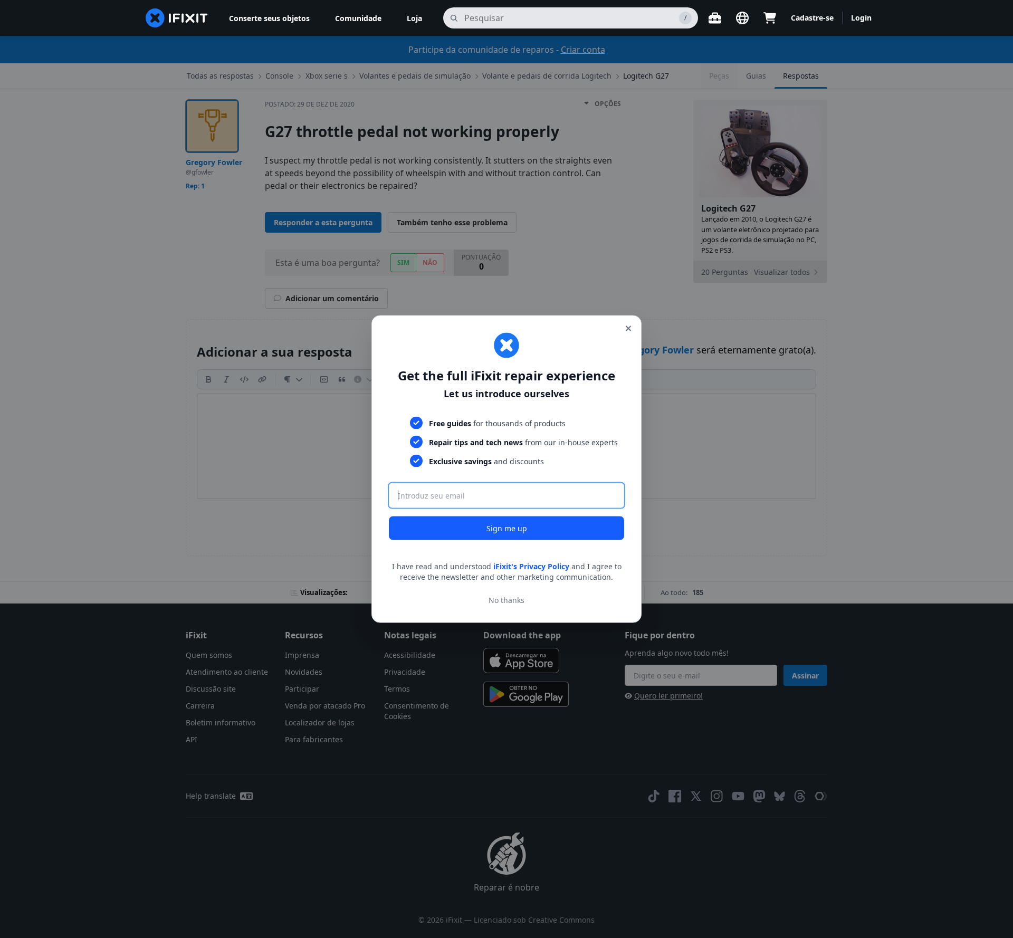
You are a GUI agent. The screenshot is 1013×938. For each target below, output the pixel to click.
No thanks (506, 600)
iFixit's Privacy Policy (531, 566)
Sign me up (506, 528)
